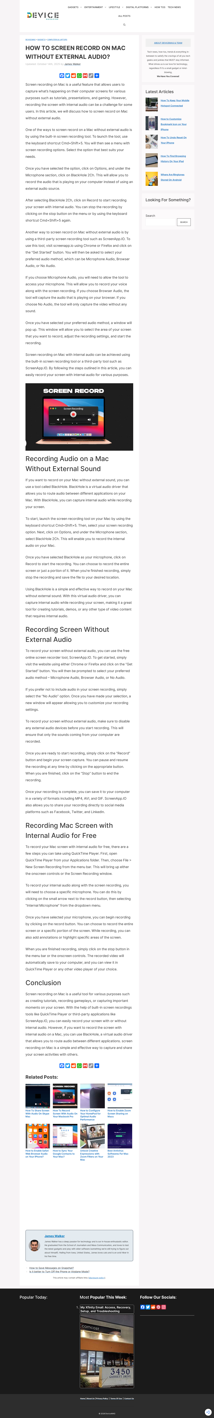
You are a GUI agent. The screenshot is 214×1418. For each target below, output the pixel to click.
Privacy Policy (102, 1398)
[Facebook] (62, 76)
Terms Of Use (116, 1398)
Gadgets (73, 7)
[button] (124, 24)
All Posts (124, 16)
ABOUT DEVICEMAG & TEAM (168, 43)
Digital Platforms (137, 7)
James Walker (55, 1236)
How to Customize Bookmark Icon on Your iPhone (174, 124)
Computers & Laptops (57, 40)
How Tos (160, 7)
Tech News (174, 7)
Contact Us (129, 1398)
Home (83, 1398)
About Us (91, 1398)
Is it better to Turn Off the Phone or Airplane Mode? (59, 1271)
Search (150, 215)
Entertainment (93, 7)
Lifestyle (114, 7)
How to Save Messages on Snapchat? (51, 1268)
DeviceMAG (30, 40)
